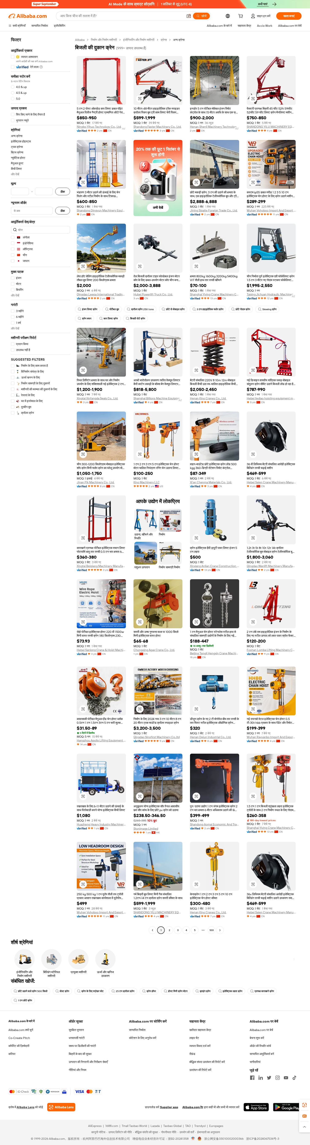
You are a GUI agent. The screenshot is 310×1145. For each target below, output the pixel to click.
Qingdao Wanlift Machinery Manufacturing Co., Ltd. (271, 566)
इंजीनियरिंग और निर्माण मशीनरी (138, 39)
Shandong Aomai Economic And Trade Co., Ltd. (214, 824)
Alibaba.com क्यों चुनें (20, 1030)
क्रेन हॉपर (151, 991)
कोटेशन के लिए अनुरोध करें (142, 1038)
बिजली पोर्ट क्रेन (137, 318)
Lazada (155, 1126)
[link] (304, 1105)
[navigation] (40, 485)
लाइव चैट (194, 1038)
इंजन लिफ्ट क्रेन (89, 309)
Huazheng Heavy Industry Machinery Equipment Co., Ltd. (101, 824)
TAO (188, 1126)
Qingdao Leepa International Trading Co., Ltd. (101, 294)
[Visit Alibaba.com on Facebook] (252, 1077)
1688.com (111, 1126)
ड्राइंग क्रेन (205, 991)
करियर (11, 1054)
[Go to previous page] (152, 930)
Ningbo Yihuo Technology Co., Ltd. (99, 126)
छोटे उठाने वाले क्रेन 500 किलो (32, 991)
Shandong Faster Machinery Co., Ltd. (157, 126)
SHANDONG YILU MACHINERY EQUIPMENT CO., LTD (271, 126)
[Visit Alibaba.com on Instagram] (277, 1077)
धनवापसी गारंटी (77, 1038)
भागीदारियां (255, 1062)
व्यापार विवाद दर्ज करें (199, 1046)
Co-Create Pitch (19, 1038)
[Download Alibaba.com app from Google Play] (287, 1107)
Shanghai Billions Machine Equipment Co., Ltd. (158, 398)
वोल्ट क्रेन (64, 991)
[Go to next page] (220, 930)
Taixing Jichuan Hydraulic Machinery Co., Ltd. (271, 294)
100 (211, 930)
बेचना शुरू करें (257, 1038)
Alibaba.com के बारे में (21, 1021)
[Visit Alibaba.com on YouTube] (285, 1077)
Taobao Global (172, 1126)
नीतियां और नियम (77, 1070)
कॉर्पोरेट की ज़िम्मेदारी (18, 1046)
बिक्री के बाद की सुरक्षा (80, 1054)
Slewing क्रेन (269, 309)
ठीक (63, 191)
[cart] (241, 16)
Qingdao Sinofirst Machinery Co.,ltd (156, 737)
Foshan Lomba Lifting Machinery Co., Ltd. (271, 650)
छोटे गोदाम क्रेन (243, 309)
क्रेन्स (164, 39)
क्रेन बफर (86, 318)
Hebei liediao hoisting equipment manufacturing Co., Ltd (271, 398)
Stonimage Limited (145, 828)
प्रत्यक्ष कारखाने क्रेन (264, 991)
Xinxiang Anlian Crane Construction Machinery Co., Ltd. (214, 566)
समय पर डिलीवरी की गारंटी (82, 1046)
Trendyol (200, 1126)
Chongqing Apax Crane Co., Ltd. (154, 650)
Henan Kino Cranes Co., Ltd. (208, 398)
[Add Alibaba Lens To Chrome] (61, 1107)
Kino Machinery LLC (146, 482)
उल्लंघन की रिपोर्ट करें (200, 1070)
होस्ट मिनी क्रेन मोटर (177, 991)
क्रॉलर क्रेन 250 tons (142, 309)
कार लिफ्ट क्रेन (111, 318)
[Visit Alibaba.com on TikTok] (294, 1077)
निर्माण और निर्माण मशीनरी (104, 39)
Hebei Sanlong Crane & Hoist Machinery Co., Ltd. (101, 650)
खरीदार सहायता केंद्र (200, 1030)
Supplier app (169, 1107)
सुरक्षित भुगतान (76, 1030)
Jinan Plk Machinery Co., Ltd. (95, 482)
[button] (188, 16)
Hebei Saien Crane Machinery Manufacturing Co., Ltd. (271, 482)
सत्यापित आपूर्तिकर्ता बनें (262, 1054)
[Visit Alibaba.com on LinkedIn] (260, 1077)
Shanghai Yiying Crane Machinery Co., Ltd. (214, 294)
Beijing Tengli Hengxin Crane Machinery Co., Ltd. (214, 653)
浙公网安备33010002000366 (224, 1138)
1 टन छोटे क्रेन (25, 1000)
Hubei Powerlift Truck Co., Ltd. (153, 294)
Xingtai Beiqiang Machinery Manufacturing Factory (101, 566)
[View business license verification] (193, 1139)
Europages (216, 1126)
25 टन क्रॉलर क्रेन (125, 991)
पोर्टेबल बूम (114, 309)
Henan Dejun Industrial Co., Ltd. (210, 737)
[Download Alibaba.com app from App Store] (256, 1107)
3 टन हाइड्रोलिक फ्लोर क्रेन (210, 309)
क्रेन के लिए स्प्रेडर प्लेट (92, 991)
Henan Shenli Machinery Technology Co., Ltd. (214, 126)
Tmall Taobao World (134, 1126)
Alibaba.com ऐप (192, 1107)
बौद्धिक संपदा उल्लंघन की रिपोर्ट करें (207, 1062)
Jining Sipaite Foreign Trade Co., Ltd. (213, 210)
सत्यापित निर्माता (137, 1030)
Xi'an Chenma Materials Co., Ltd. (211, 482)
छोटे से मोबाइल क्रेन (175, 309)
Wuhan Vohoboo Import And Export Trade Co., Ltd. (271, 210)
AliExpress (95, 1126)
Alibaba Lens (25, 1107)
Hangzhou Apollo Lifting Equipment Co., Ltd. (101, 740)
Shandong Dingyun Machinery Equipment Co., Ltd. (101, 210)
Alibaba (80, 39)
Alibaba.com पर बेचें (261, 1030)
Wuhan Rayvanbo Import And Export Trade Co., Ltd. (271, 737)
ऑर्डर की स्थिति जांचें (260, 1046)
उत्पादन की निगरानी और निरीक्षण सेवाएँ (88, 1062)
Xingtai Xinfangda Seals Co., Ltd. (97, 398)
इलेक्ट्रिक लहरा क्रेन (232, 991)
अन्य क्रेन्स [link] (179, 39)
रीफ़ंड (192, 1054)
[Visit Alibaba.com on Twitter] (269, 1077)
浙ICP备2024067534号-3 (262, 1138)
